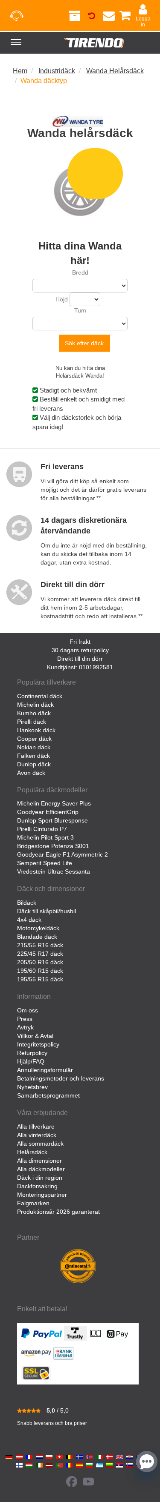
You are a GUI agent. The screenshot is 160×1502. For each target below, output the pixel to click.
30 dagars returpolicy (80, 650)
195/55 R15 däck (40, 979)
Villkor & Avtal (35, 1035)
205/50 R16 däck (40, 962)
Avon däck (31, 772)
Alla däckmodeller (41, 1169)
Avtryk (25, 1027)
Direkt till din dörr (80, 658)
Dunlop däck (34, 764)
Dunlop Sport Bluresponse (52, 820)
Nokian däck (33, 747)
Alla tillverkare (36, 1126)
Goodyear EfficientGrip (48, 811)
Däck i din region (39, 1177)
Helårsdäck (32, 1152)
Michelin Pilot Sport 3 (45, 837)
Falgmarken (33, 1203)
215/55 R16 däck (40, 945)
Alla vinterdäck (36, 1135)
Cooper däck (34, 738)
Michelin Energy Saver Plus (54, 803)
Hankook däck (36, 730)
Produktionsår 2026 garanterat (58, 1211)
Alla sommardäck (40, 1143)
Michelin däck (35, 704)
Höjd (61, 299)
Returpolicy (32, 1052)
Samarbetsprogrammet (48, 1095)
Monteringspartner (42, 1194)
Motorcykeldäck (38, 928)
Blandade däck (37, 936)
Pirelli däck (31, 721)
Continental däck (39, 696)
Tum (80, 310)
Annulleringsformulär (45, 1069)
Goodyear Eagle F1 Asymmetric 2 (62, 854)
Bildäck (26, 902)
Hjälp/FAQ (30, 1061)
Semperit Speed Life (44, 863)
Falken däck (33, 755)
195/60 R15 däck (40, 970)
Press (24, 1018)
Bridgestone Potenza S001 (53, 846)
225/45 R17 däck (40, 953)
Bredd (80, 272)
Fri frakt (80, 641)
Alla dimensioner (39, 1160)
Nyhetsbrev (32, 1087)
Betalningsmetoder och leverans (60, 1078)
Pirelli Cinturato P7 (42, 829)
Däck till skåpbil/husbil (46, 911)
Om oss (27, 1010)
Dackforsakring (37, 1186)
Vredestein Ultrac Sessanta (53, 871)
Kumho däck (34, 713)
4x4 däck (29, 919)
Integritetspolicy (38, 1044)
